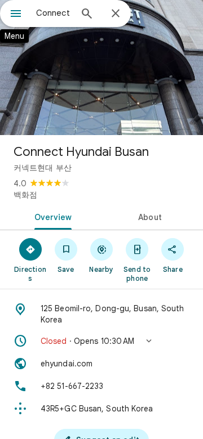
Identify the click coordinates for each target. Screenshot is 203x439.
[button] (101, 341)
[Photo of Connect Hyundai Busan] (101, 67)
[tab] (51, 216)
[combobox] (53, 13)
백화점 (25, 195)
